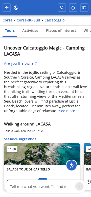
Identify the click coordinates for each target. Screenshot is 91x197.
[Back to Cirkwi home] (16, 7)
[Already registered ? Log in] (73, 7)
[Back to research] (7, 7)
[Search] (62, 7)
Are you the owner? (20, 63)
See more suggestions (20, 139)
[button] (84, 7)
